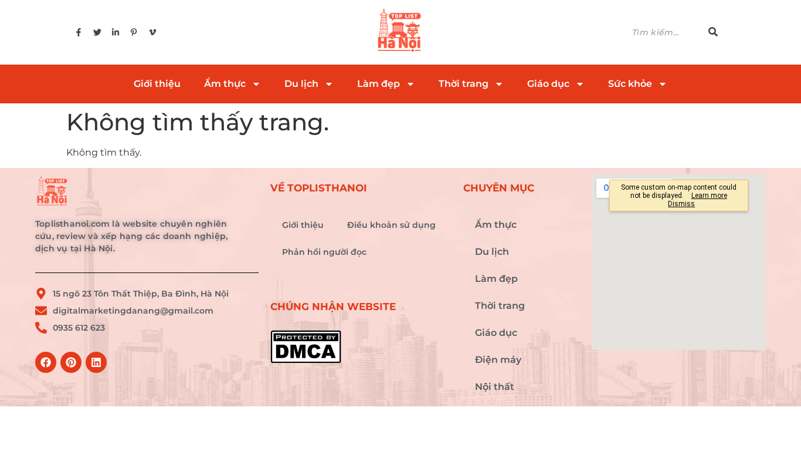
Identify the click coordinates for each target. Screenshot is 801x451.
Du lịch (301, 83)
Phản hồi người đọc (324, 252)
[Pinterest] (71, 362)
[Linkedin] (96, 362)
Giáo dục (548, 83)
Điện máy (498, 359)
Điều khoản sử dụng (391, 225)
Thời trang (463, 83)
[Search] (713, 33)
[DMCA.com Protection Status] (361, 347)
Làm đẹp (378, 83)
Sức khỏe (630, 83)
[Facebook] (45, 362)
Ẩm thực (225, 83)
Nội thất (494, 386)
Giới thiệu (157, 83)
